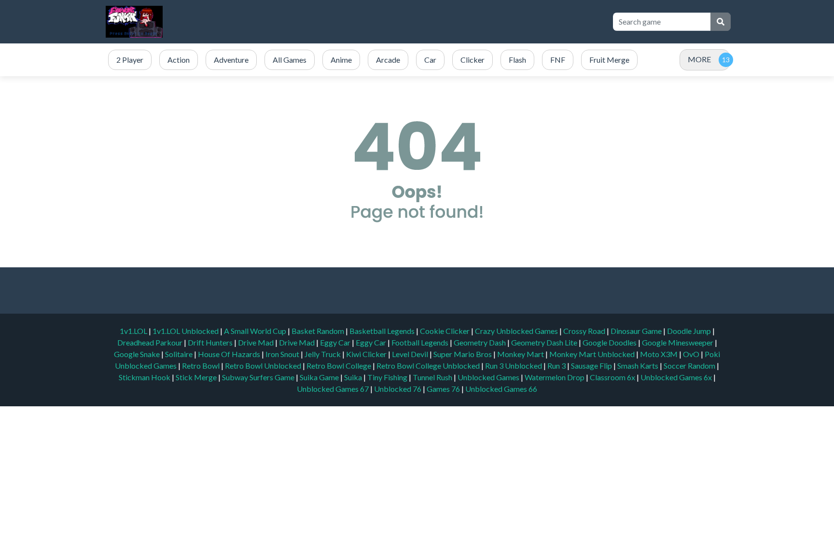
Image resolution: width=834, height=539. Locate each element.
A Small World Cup (256, 330)
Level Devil (411, 354)
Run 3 (557, 365)
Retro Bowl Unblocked (264, 365)
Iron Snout (283, 354)
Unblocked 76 (397, 388)
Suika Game (320, 377)
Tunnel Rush (433, 377)
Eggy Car (336, 342)
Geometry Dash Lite (545, 342)
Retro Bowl (201, 365)
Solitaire (179, 354)
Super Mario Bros (463, 354)
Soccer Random (690, 365)
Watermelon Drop (555, 377)
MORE (699, 59)
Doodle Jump (689, 330)
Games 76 (443, 388)
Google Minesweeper (678, 342)
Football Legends (420, 342)
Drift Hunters (211, 342)
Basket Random (319, 330)
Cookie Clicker (445, 330)
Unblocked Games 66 (501, 388)
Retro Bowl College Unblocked (428, 365)
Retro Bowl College (339, 365)
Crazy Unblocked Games (517, 330)
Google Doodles (610, 342)
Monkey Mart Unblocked (592, 354)
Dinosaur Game (637, 330)
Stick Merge (197, 377)
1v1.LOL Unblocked (186, 330)
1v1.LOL (134, 330)
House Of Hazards (230, 354)
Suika (353, 377)
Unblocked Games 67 (333, 388)
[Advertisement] (427, 21)
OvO (692, 354)
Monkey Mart (521, 354)
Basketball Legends (382, 330)
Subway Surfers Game (259, 377)
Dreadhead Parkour (150, 342)
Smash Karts (638, 365)
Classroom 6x (612, 377)
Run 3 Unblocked (514, 365)
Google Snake (137, 354)
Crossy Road (585, 330)
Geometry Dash (480, 342)
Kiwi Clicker (367, 354)
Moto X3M (659, 354)
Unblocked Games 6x (676, 377)
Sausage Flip (592, 365)
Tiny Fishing (388, 377)
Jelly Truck (323, 354)
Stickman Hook (145, 377)
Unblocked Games (489, 377)
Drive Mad (256, 342)
